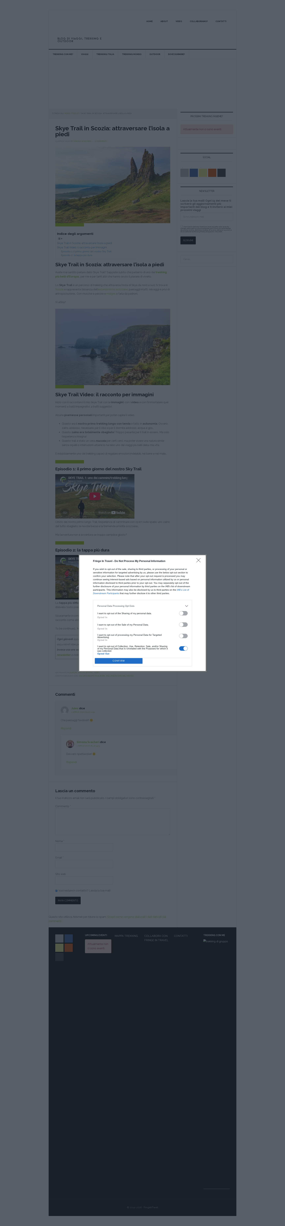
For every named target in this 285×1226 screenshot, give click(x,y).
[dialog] (142, 613)
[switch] (183, 613)
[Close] (199, 561)
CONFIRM (119, 661)
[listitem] (142, 606)
